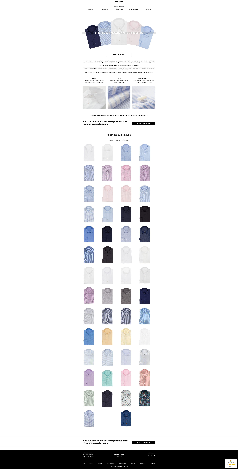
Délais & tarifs (142, 463)
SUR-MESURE (105, 9)
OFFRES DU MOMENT (133, 9)
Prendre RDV (152, 463)
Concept (91, 463)
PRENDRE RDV (148, 9)
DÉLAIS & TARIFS (119, 9)
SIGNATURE (90, 9)
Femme (116, 6)
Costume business (122, 463)
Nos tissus (100, 463)
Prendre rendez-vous (119, 54)
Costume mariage (110, 463)
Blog (84, 463)
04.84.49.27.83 (90, 456)
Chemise (133, 463)
